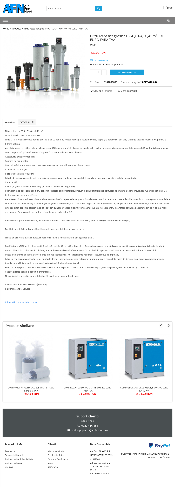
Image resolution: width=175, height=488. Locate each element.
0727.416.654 (89, 425)
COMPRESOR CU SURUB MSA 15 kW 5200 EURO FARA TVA (87, 389)
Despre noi (10, 451)
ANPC (50, 463)
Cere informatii (128, 90)
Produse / (18, 28)
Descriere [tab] (10, 122)
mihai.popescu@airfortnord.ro (89, 430)
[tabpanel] (44, 70)
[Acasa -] (20, 8)
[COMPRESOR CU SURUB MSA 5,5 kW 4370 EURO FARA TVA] (144, 359)
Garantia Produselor (58, 459)
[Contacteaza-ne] (168, 20)
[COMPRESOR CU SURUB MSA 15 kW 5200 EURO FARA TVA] (87, 359)
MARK (93, 44)
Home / (7, 28)
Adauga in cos (127, 72)
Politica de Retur (56, 455)
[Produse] (6, 21)
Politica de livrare (13, 463)
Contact (9, 467)
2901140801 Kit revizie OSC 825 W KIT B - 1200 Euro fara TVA (31, 389)
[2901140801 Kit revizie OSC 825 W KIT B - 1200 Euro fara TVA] (31, 358)
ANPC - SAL (53, 467)
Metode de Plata (56, 451)
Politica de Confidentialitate (19, 459)
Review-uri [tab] (27, 121)
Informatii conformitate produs (21, 302)
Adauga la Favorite (102, 90)
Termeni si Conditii (14, 455)
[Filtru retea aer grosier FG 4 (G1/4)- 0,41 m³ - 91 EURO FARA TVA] (44, 70)
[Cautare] (98, 8)
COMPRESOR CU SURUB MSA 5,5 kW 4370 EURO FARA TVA (144, 389)
